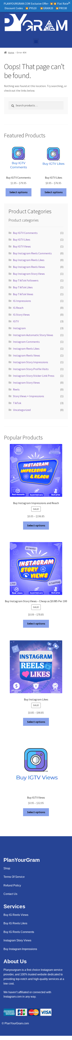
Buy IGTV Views (22, 246)
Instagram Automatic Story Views (33, 335)
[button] (36, 41)
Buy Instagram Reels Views (29, 267)
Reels (16, 389)
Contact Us (10, 893)
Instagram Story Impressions (30, 362)
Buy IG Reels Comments (18, 931)
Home (11, 52)
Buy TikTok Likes (23, 287)
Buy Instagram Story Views (29, 273)
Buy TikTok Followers (25, 280)
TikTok (17, 403)
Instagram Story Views (26, 382)
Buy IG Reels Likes (15, 923)
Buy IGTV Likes (21, 239)
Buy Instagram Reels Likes (28, 260)
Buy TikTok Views (23, 294)
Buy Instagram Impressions (20, 949)
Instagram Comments (26, 341)
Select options (18, 192)
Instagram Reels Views (26, 355)
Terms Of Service (14, 876)
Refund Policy (12, 885)
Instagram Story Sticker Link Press (33, 375)
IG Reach (18, 307)
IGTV (16, 321)
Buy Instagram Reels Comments (32, 253)
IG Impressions (22, 301)
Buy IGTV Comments (25, 233)
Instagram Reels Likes (26, 348)
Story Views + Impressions (28, 396)
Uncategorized (22, 410)
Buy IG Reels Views (15, 914)
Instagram (19, 328)
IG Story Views (21, 314)
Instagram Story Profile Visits (31, 369)
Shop (6, 868)
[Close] (69, 3)
